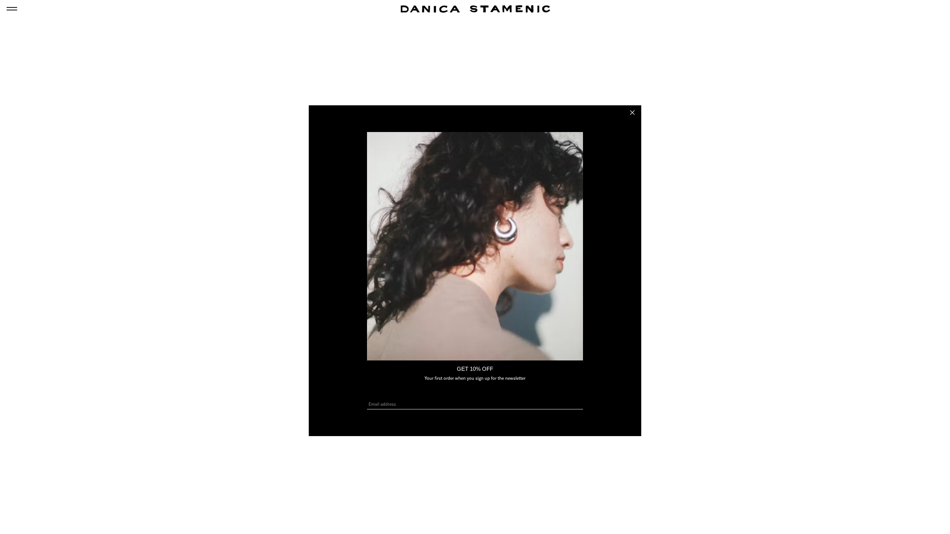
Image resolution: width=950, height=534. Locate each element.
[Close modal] (632, 112)
